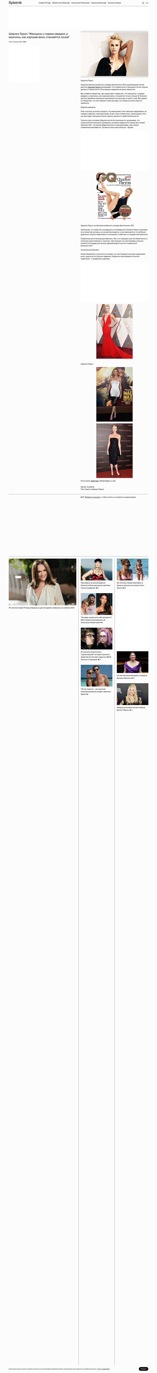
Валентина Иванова (61, 3)
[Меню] (147, 3)
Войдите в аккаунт (93, 497)
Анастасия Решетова (80, 3)
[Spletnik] (15, 3)
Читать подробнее (103, 1369)
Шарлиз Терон (94, 87)
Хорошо (143, 1369)
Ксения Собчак (114, 3)
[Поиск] (143, 3)
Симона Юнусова (98, 3)
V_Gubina (90, 487)
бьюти (88, 489)
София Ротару (45, 3)
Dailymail (94, 481)
